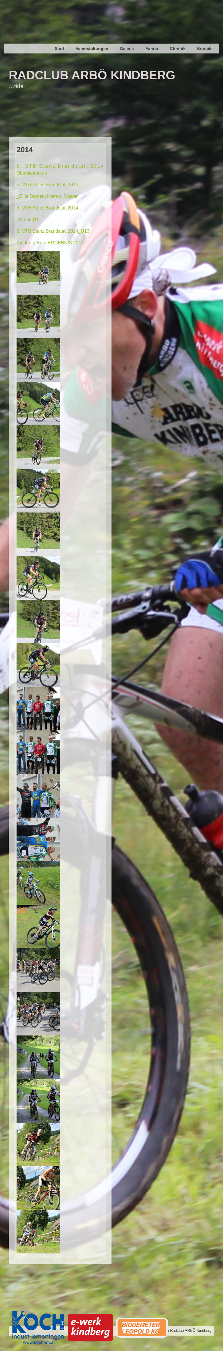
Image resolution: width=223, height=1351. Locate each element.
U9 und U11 (29, 219)
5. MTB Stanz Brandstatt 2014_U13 (53, 231)
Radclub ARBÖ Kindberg (92, 75)
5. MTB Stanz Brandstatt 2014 (47, 184)
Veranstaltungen (92, 48)
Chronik (178, 48)
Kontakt (205, 48)
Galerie (127, 48)
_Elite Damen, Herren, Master (47, 196)
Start (59, 48)
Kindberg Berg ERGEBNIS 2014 (50, 242)
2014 (25, 150)
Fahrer (151, 48)
